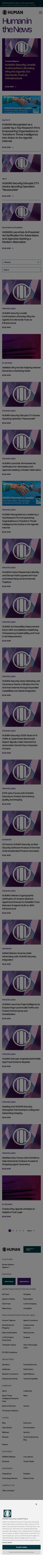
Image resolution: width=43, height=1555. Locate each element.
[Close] (36, 1504)
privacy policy (7, 1542)
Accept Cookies (21, 1547)
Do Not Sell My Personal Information (21, 1552)
